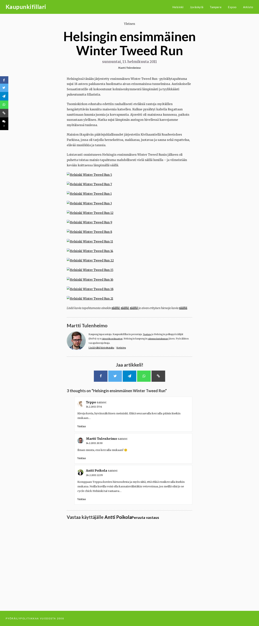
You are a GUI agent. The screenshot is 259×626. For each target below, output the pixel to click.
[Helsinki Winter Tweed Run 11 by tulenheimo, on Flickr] (90, 241)
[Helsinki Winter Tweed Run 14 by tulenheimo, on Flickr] (90, 251)
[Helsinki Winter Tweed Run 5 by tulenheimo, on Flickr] (89, 175)
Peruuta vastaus (145, 517)
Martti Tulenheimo (129, 67)
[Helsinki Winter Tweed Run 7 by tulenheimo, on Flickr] (89, 184)
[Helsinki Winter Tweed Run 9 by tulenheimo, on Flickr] (89, 222)
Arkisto (248, 7)
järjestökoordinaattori (112, 339)
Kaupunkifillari (26, 6)
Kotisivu (121, 347)
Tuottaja (147, 334)
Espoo (232, 7)
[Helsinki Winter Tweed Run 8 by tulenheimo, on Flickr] (89, 232)
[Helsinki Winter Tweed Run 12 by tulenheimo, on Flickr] (90, 213)
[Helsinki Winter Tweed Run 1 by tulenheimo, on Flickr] (89, 194)
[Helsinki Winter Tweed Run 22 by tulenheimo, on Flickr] (90, 260)
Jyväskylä (196, 7)
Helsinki (178, 7)
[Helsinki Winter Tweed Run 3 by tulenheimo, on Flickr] (89, 203)
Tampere (215, 7)
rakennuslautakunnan (158, 339)
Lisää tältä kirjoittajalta (101, 347)
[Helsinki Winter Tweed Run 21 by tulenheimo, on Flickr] (90, 298)
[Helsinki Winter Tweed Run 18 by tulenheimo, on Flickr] (90, 289)
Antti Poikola (96, 470)
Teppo (91, 402)
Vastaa (81, 426)
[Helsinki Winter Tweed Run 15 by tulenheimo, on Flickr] (90, 270)
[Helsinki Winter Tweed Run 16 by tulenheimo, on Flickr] (90, 279)
